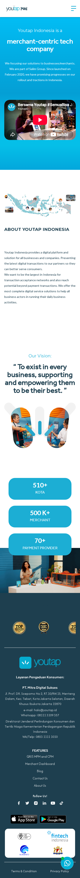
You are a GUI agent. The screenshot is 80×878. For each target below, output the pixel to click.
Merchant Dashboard (40, 764)
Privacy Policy (59, 871)
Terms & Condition (24, 871)
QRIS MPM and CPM (40, 756)
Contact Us (40, 778)
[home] (17, 8)
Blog (40, 771)
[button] (73, 8)
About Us (40, 785)
